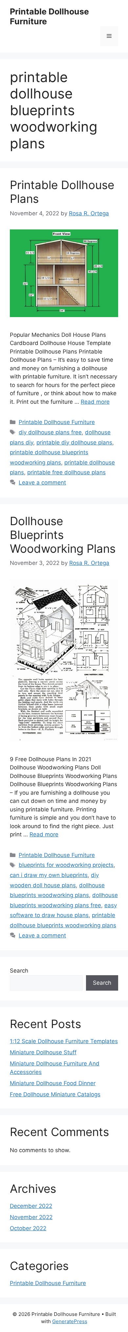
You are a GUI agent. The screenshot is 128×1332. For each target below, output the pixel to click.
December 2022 (31, 1206)
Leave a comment (42, 482)
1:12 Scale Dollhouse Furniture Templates (64, 1041)
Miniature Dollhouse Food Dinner (53, 1083)
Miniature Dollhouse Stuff (43, 1052)
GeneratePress (69, 1321)
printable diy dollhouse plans (74, 442)
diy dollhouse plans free (50, 432)
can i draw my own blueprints (49, 875)
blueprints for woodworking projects (66, 865)
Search (19, 970)
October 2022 (28, 1228)
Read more (95, 401)
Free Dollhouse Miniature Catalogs (55, 1094)
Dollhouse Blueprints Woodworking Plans (63, 534)
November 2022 (31, 1217)
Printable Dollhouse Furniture (57, 422)
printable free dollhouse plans (66, 472)
